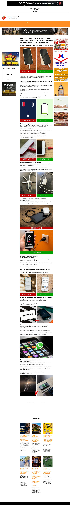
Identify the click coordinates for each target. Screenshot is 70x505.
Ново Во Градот (25, 22)
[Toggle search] (2, 25)
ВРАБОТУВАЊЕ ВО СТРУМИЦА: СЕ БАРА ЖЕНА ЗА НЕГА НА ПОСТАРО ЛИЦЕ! (24, 438)
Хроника (43, 22)
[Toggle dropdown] (13, 22)
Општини (9, 22)
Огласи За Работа (35, 22)
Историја (62, 22)
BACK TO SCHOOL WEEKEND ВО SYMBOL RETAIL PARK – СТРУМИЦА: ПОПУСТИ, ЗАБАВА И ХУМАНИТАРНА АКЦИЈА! (47, 439)
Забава (49, 22)
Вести (16, 22)
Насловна (3, 22)
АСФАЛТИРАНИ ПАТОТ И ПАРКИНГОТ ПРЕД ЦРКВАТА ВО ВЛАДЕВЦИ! (24, 471)
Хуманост (56, 22)
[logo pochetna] (10, 17)
